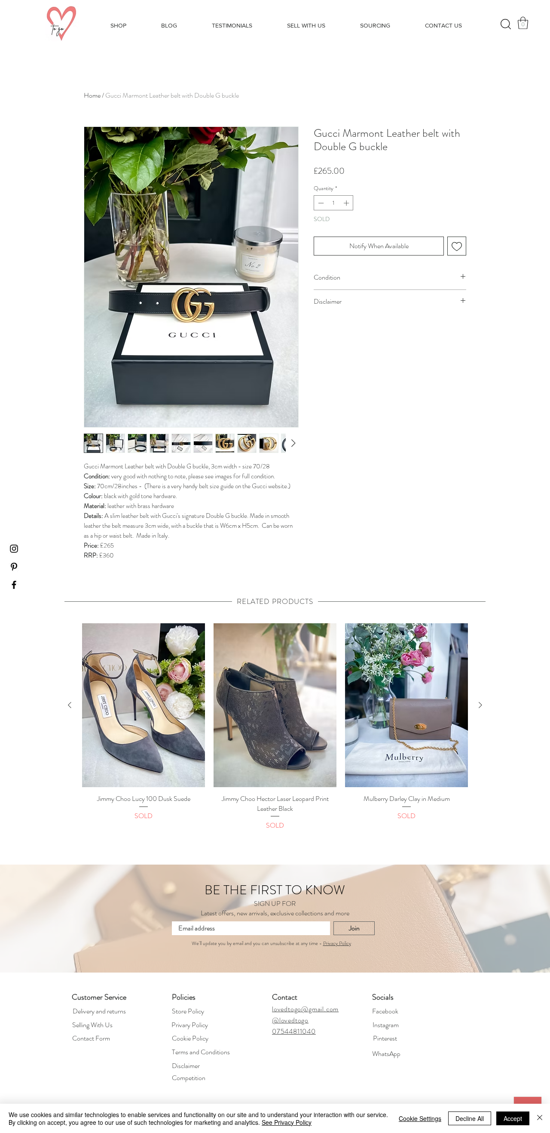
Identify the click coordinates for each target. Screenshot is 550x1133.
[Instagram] (236, 568)
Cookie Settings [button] (420, 1118)
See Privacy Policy (287, 1122)
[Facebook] (312, 568)
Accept (513, 1118)
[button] (275, 623)
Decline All (469, 1118)
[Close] (540, 1118)
